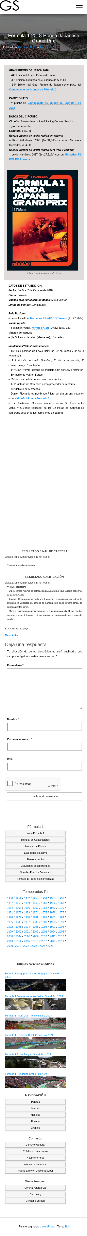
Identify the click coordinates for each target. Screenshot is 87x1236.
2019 (61, 941)
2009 (35, 936)
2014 (18, 941)
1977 (61, 912)
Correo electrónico (19, 739)
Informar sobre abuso (35, 1164)
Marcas (35, 1108)
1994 (27, 926)
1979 (18, 917)
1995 (35, 926)
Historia (35, 1121)
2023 (34, 945)
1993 (18, 926)
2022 (26, 945)
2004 (52, 931)
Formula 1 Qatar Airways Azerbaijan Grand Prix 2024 (34, 996)
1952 (27, 898)
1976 (52, 912)
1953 (35, 898)
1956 (61, 898)
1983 (52, 917)
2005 (61, 931)
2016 (35, 941)
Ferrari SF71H (40, 327)
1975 (44, 912)
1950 (10, 898)
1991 (61, 922)
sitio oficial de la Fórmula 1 (32, 398)
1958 (18, 903)
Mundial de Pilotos (35, 846)
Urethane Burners (35, 1200)
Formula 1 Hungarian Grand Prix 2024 (26, 1074)
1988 (35, 922)
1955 (52, 898)
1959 (27, 903)
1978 (10, 917)
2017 (44, 941)
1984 (61, 917)
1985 (10, 922)
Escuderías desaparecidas (35, 865)
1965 (18, 907)
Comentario (15, 665)
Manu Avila (46, 47)
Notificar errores (35, 1157)
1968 (44, 907)
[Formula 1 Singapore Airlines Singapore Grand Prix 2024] (35, 984)
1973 (27, 912)
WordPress (48, 1226)
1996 (44, 926)
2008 (27, 936)
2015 (27, 941)
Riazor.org (35, 1194)
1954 (44, 898)
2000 (18, 931)
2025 (50, 945)
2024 (42, 945)
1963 (61, 903)
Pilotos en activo (36, 859)
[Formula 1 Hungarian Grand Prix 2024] (35, 1081)
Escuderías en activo (35, 852)
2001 (27, 931)
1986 (18, 922)
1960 (35, 903)
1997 (52, 926)
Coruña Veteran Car (35, 1187)
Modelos (35, 1114)
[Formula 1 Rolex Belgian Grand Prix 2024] (35, 1062)
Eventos (35, 1127)
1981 (35, 917)
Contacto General (35, 1144)
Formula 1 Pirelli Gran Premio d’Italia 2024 (28, 1015)
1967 (35, 907)
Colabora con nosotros (35, 1151)
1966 (27, 907)
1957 (10, 903)
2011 (52, 936)
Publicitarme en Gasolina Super (35, 1170)
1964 (10, 907)
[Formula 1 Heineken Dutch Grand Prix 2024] (35, 1042)
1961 (44, 903)
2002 (35, 931)
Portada (35, 1101)
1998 (61, 926)
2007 (18, 936)
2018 (52, 941)
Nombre (13, 719)
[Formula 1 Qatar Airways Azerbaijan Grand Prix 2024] (35, 1003)
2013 (10, 941)
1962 (52, 903)
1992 (10, 926)
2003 (44, 931)
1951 (18, 898)
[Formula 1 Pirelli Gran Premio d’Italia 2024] (35, 1023)
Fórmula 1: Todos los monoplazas (35, 878)
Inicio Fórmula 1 (35, 833)
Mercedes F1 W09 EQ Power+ (48, 318)
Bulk (67, 1226)
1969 (52, 907)
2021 (18, 945)
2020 (10, 945)
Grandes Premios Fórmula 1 (35, 872)
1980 (27, 917)
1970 (61, 907)
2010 (44, 936)
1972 (18, 912)
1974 (35, 912)
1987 (27, 922)
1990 (52, 922)
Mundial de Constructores (35, 839)
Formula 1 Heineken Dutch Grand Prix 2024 (29, 1035)
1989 (44, 922)
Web (10, 759)
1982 (44, 917)
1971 (10, 912)
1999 (10, 931)
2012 (61, 936)
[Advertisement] (44, 484)
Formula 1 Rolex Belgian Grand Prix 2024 (28, 1054)
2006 (10, 936)
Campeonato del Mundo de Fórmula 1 (32, 89)
